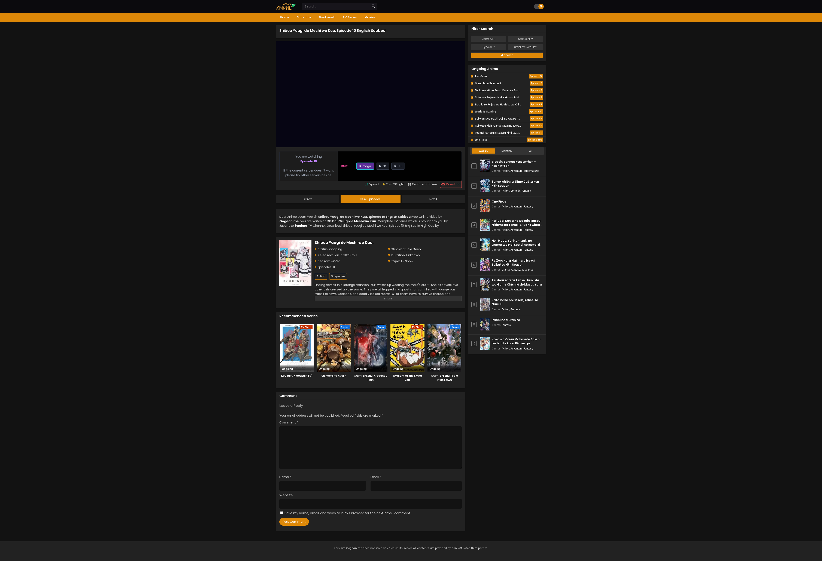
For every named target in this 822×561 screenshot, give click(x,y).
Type (487, 47)
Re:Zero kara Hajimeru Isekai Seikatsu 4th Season (513, 263)
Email (376, 477)
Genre (487, 39)
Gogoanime (289, 221)
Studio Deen (412, 249)
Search (508, 55)
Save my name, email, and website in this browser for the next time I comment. (347, 513)
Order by (524, 47)
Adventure (517, 170)
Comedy (515, 190)
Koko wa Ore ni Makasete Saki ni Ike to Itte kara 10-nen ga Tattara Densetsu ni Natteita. (516, 343)
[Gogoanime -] (286, 9)
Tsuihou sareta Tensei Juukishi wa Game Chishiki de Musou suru (517, 282)
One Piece (499, 202)
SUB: (344, 166)
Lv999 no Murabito (506, 320)
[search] (373, 6)
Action (321, 276)
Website (286, 495)
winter (335, 261)
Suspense (338, 276)
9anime (301, 226)
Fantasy (526, 190)
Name (285, 477)
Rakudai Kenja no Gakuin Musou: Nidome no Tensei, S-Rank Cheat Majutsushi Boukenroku (516, 225)
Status (524, 39)
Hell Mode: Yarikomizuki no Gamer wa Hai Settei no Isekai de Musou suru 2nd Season (517, 245)
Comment (288, 422)
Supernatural (531, 170)
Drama (506, 269)
